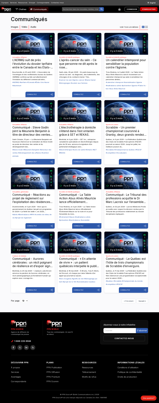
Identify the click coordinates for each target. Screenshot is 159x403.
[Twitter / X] (19, 347)
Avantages (16, 377)
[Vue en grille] (143, 27)
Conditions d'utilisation (128, 367)
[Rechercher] (101, 9)
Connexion (132, 9)
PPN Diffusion (53, 372)
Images (14, 27)
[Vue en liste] (146, 27)
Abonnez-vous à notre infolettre (119, 325)
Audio (33, 27)
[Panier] (119, 9)
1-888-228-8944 (22, 341)
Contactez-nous (57, 3)
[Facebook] (13, 347)
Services (13, 3)
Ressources (22, 3)
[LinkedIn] (26, 347)
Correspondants (43, 3)
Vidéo (24, 27)
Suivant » (142, 301)
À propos (5, 3)
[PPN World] (54, 324)
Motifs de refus (89, 377)
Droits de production (127, 377)
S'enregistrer (149, 9)
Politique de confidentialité (130, 372)
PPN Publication (54, 367)
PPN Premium (53, 377)
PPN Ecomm (52, 381)
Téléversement (89, 372)
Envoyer (32, 3)
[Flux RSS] (32, 347)
